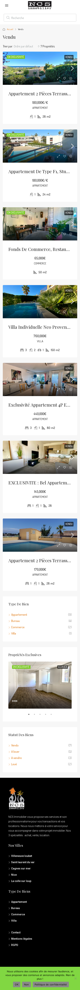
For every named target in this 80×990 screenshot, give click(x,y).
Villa (13, 633)
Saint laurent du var (23, 862)
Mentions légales (21, 938)
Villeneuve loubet (21, 855)
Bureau (15, 621)
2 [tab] (36, 716)
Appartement (19, 614)
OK (16, 984)
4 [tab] (47, 716)
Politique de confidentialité (51, 984)
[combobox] (26, 46)
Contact (15, 932)
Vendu (69, 57)
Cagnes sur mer (21, 868)
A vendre (16, 758)
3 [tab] (42, 716)
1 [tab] (31, 716)
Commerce (18, 627)
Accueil (10, 29)
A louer (15, 751)
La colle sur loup (21, 881)
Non (26, 984)
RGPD (14, 945)
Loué (14, 764)
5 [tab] (53, 716)
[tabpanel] (40, 685)
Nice (14, 874)
